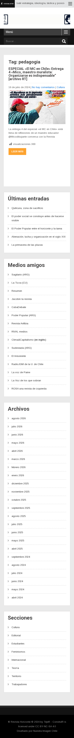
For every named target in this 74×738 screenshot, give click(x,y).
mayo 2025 (18, 540)
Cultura (61, 87)
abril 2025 (17, 548)
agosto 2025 (19, 516)
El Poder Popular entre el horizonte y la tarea (37, 228)
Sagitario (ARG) (21, 274)
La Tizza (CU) (20, 282)
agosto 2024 (19, 565)
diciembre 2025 (20, 483)
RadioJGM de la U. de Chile (27, 364)
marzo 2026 (18, 459)
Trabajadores (19, 684)
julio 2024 (17, 573)
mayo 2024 (18, 589)
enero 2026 (18, 475)
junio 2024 (17, 581)
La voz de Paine (21, 372)
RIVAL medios (20, 331)
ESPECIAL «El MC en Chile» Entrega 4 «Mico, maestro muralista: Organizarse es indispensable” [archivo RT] (36, 74)
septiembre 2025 (21, 508)
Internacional (19, 659)
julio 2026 (17, 426)
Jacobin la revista (22, 299)
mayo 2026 (18, 442)
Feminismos (18, 651)
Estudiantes (18, 643)
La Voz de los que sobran (26, 380)
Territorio (16, 676)
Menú (9, 32)
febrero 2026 (18, 467)
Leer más (17, 151)
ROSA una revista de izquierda (29, 388)
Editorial (16, 635)
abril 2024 (17, 597)
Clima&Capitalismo (23, 339)
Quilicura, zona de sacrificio (27, 208)
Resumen (17, 290)
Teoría (15, 668)
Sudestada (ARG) (22, 347)
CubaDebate (19, 307)
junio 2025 (17, 532)
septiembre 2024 (21, 556)
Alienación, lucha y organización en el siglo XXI (38, 236)
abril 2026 (17, 451)
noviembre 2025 (20, 491)
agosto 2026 (19, 418)
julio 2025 (17, 524)
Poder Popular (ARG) (24, 315)
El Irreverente (19, 356)
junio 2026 (17, 434)
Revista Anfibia (20, 323)
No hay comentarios (43, 87)
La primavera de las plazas (27, 244)
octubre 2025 (19, 499)
